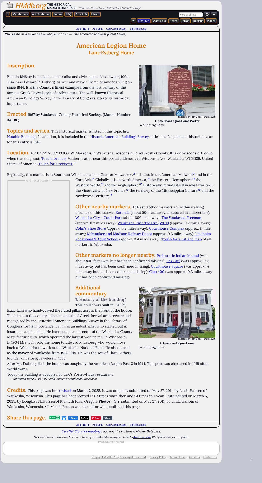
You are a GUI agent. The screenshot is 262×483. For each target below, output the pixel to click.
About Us (81, 14)
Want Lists (159, 20)
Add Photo (82, 29)
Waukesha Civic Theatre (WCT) (143, 223)
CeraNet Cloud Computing (81, 431)
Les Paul (173, 261)
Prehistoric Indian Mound (178, 255)
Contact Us (210, 457)
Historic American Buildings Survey (119, 136)
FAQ (69, 14)
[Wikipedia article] (134, 174)
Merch (95, 14)
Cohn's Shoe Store (90, 228)
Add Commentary (116, 29)
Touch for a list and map (181, 239)
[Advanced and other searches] (214, 14)
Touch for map (53, 158)
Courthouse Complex (166, 228)
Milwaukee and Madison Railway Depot (119, 233)
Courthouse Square (167, 266)
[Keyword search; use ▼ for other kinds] (207, 14)
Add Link (97, 29)
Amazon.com (142, 437)
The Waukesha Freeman (181, 217)
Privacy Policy (158, 457)
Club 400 (156, 271)
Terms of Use (177, 457)
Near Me (143, 20)
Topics (185, 20)
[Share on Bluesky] (64, 418)
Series (174, 20)
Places (211, 20)
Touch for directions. (55, 163)
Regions (198, 20)
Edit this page (138, 29)
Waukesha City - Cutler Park (98, 217)
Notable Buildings (21, 136)
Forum (58, 14)
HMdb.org (30, 5)
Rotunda (123, 212)
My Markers (20, 14)
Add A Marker (40, 14)
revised (65, 390)
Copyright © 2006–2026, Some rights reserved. (118, 457)
